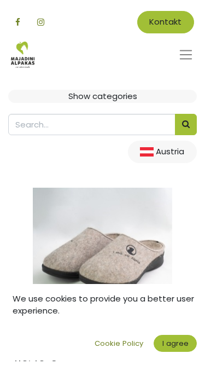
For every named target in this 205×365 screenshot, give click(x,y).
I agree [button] (175, 343)
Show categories (102, 96)
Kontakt (165, 21)
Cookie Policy (119, 343)
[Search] (186, 124)
